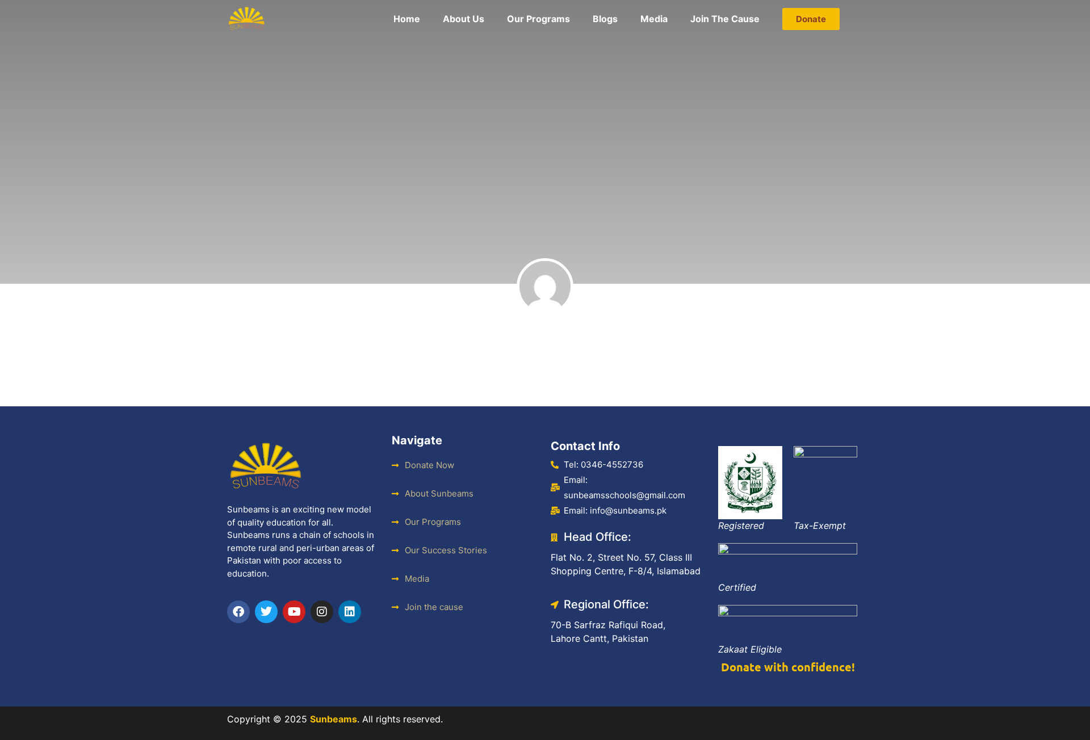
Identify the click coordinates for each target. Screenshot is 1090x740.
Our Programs (538, 18)
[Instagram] (322, 611)
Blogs (605, 18)
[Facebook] (238, 611)
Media (654, 18)
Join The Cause (725, 18)
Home (406, 18)
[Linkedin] (349, 611)
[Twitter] (266, 611)
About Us (463, 18)
